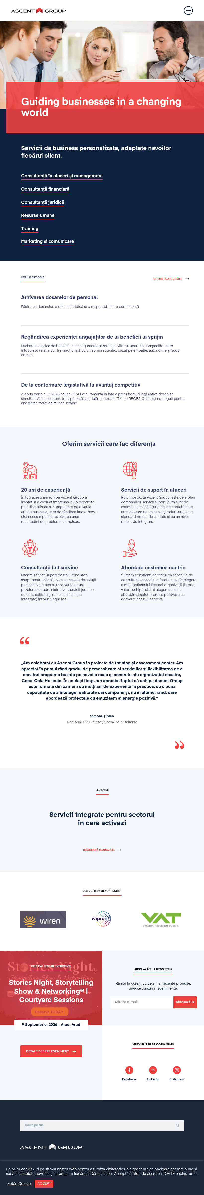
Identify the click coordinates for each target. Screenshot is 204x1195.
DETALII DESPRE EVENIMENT (47, 1051)
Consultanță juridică (42, 202)
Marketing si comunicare (47, 241)
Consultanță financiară (45, 189)
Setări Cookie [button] (19, 1184)
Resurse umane (38, 215)
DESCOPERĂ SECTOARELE (99, 850)
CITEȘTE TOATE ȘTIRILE (167, 279)
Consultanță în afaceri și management (62, 176)
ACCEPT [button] (44, 1183)
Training (29, 229)
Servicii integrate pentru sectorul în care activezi (102, 819)
